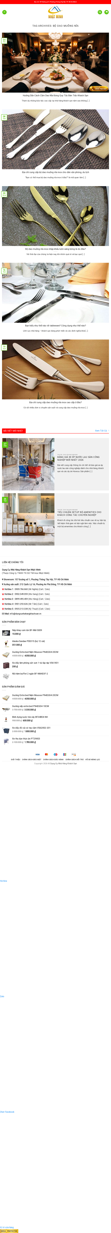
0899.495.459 (21, 599)
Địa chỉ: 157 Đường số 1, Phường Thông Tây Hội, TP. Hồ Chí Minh (55, 2)
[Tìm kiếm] (100, 12)
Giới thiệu (15, 760)
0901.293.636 (21, 604)
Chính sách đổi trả (75, 760)
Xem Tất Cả (101, 430)
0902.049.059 (21, 594)
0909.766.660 (21, 589)
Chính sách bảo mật (31, 760)
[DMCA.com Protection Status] (9, 1231)
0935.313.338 (21, 609)
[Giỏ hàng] (106, 12)
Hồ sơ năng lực (92, 760)
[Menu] (4, 12)
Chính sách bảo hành (53, 760)
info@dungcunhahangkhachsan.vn (25, 613)
